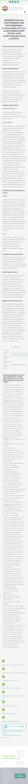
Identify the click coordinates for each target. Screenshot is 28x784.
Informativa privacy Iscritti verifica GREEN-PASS (13, 697)
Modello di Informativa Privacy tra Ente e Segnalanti (12, 732)
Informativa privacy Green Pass (10, 680)
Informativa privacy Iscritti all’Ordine (11, 688)
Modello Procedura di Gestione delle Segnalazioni (11, 736)
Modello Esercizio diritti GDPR (10, 706)
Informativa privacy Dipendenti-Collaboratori (14, 672)
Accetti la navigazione (20, 775)
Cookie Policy (20, 763)
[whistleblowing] (14, 724)
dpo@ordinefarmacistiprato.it (19, 365)
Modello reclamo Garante (9, 713)
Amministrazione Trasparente (21, 752)
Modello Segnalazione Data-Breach (11, 721)
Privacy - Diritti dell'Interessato (21, 756)
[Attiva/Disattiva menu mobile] (25, 12)
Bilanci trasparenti (20, 760)
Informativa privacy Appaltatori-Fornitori (12, 665)
